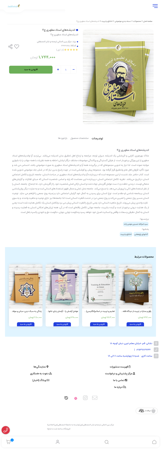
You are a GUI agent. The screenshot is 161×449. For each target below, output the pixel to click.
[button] (11, 295)
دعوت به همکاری (39, 373)
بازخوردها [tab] (62, 138)
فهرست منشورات (119, 367)
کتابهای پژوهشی (141, 234)
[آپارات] (75, 398)
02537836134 (143, 349)
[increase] (58, 70)
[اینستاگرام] (85, 398)
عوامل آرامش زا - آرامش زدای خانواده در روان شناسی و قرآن (62, 311)
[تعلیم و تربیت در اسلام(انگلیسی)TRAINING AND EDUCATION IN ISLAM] (99, 286)
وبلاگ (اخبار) (39, 380)
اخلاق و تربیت (107, 21)
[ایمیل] (94, 398)
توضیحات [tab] (97, 138)
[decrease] (73, 70)
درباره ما (118, 387)
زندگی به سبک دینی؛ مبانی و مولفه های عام (26, 311)
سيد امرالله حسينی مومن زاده (136, 224)
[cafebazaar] (147, 411)
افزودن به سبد (31, 69)
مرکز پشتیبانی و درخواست (119, 373)
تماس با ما (119, 380)
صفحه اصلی (147, 21)
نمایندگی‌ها (40, 367)
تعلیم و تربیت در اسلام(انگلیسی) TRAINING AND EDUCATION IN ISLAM (100, 311)
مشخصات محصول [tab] (79, 138)
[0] (8, 441)
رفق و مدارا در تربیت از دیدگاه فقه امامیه (137, 311)
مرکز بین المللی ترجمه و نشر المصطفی (54, 41)
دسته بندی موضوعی (123, 21)
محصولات (137, 21)
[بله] (66, 398)
